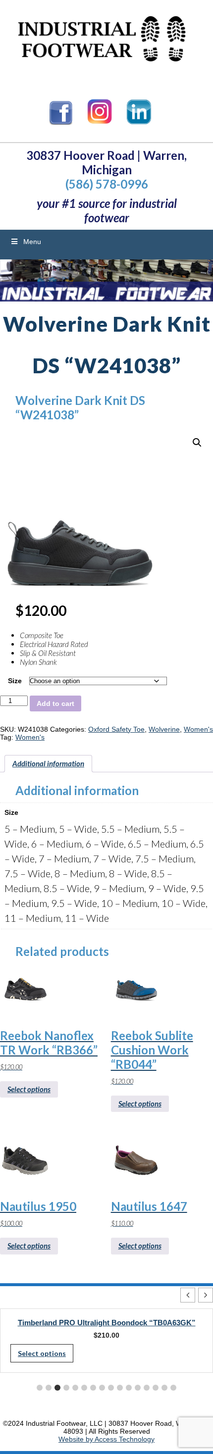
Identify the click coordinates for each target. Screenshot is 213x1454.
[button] (197, 442)
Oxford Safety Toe (116, 729)
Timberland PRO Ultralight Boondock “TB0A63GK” (107, 1322)
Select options (29, 1089)
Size (15, 681)
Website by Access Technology (106, 1439)
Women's (198, 729)
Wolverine (164, 729)
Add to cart (55, 703)
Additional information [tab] (48, 763)
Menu (32, 242)
